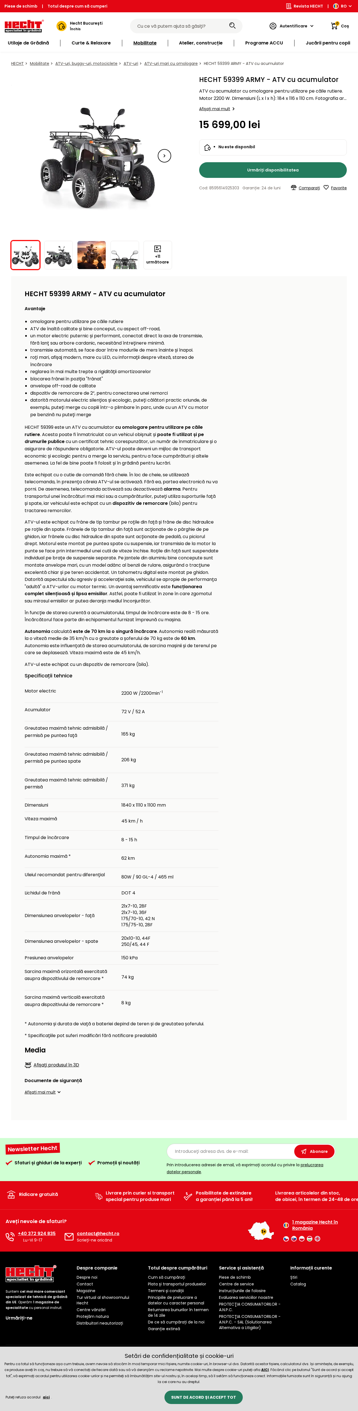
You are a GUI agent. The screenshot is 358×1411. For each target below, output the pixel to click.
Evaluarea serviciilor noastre (246, 1297)
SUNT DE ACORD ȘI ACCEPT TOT (203, 1397)
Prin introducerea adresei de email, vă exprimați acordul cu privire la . (245, 1168)
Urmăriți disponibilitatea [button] (273, 170)
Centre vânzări (91, 1310)
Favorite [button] (339, 188)
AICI (265, 1369)
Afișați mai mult (214, 109)
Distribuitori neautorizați (100, 1323)
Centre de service (236, 1284)
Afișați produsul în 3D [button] (56, 1065)
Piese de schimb (20, 6)
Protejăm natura (93, 1316)
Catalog (298, 1284)
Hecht (17, 63)
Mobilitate (39, 63)
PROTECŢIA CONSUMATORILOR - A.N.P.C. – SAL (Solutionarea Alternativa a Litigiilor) (250, 1322)
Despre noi (87, 1277)
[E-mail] (69, 1236)
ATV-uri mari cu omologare (171, 63)
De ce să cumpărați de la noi (176, 1322)
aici (46, 1397)
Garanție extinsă (164, 1329)
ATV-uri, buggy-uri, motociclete (86, 63)
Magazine (86, 1291)
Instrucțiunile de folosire (242, 1291)
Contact (85, 1284)
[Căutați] (232, 26)
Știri (293, 1277)
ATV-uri (131, 63)
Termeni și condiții (166, 1291)
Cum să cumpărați (166, 1277)
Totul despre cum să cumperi (77, 6)
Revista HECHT (308, 6)
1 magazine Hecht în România (315, 1225)
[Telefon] (10, 1236)
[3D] (91, 155)
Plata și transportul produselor (177, 1284)
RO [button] (344, 6)
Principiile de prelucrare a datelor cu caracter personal (176, 1300)
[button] (164, 155)
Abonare (319, 1151)
